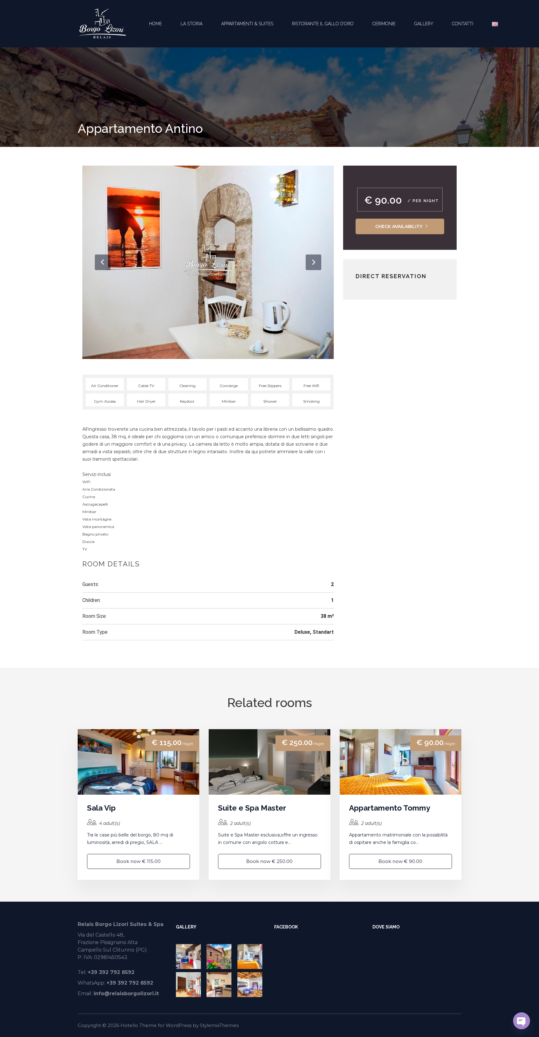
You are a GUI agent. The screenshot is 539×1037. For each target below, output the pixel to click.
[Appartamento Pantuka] (251, 984)
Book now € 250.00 (269, 861)
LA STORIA (191, 23)
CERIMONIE (384, 23)
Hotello (129, 1025)
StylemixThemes (219, 1025)
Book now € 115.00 (138, 861)
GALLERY (423, 23)
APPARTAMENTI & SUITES (247, 23)
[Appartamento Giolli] (189, 956)
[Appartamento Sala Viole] (220, 984)
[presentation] (102, 262)
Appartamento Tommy (389, 807)
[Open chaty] (521, 1020)
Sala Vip (101, 807)
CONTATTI (462, 23)
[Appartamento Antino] (220, 956)
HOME (155, 23)
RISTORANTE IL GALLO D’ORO (323, 23)
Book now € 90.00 (400, 861)
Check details (138, 762)
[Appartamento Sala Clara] (189, 984)
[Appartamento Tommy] (251, 956)
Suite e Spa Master (252, 807)
